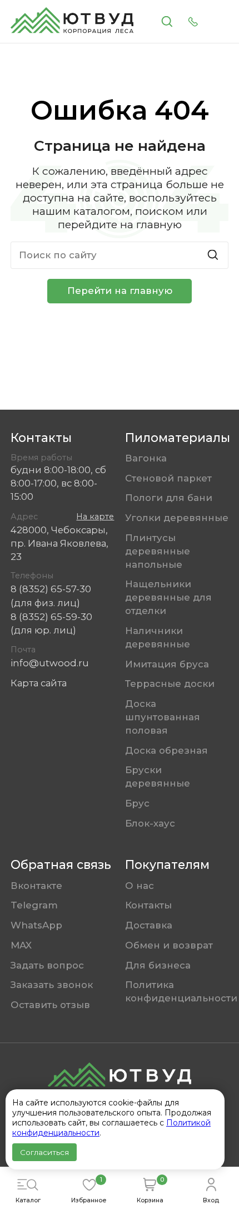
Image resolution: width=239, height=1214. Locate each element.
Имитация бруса (167, 664)
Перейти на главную (119, 290)
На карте (95, 517)
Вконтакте (36, 885)
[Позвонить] (192, 21)
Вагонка (146, 458)
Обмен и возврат (169, 945)
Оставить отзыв (50, 1004)
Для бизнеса (158, 965)
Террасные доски (170, 683)
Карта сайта (39, 683)
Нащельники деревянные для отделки (168, 597)
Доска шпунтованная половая (162, 717)
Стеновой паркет (168, 478)
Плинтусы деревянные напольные (157, 551)
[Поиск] (166, 21)
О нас (139, 885)
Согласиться (44, 1152)
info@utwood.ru (50, 663)
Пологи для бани (168, 497)
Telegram (34, 905)
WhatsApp (36, 925)
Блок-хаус (150, 823)
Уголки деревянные (176, 517)
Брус (137, 803)
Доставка (148, 925)
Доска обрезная (166, 750)
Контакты (148, 905)
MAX (21, 945)
